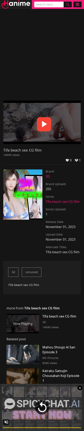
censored (31, 272)
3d (13, 272)
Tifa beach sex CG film (63, 201)
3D (48, 176)
